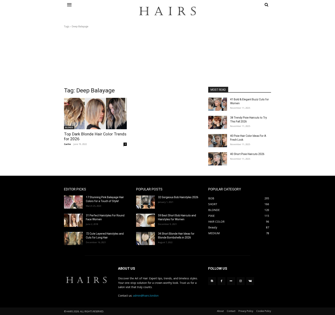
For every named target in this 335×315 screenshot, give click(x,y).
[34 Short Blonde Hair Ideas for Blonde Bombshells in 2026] (145, 238)
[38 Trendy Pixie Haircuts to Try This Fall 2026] (217, 122)
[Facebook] (221, 281)
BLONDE (69, 127)
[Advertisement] (167, 57)
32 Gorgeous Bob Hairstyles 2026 (178, 197)
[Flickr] (231, 281)
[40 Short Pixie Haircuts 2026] (217, 158)
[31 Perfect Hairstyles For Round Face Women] (73, 220)
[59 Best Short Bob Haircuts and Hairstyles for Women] (145, 220)
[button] (239, 4)
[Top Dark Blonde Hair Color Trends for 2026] (95, 113)
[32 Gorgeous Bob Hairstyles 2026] (145, 202)
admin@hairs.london (146, 295)
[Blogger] (212, 281)
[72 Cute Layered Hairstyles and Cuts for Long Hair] (73, 238)
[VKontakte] (250, 281)
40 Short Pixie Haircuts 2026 (247, 154)
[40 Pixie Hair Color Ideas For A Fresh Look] (217, 140)
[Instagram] (240, 281)
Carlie (67, 144)
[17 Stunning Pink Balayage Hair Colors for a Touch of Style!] (73, 202)
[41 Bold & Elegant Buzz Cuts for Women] (217, 104)
